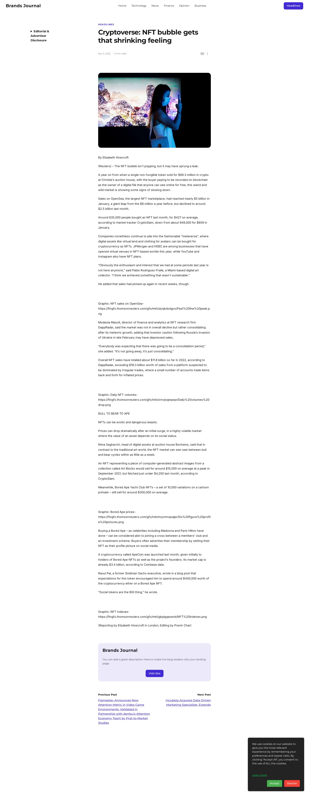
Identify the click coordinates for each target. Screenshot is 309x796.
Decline (292, 783)
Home (122, 5)
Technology (138, 5)
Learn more (259, 775)
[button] (207, 53)
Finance (169, 5)
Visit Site (154, 673)
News (155, 5)
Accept (274, 783)
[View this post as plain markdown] (202, 53)
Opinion (184, 5)
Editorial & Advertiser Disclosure (40, 36)
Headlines (293, 5)
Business (200, 5)
